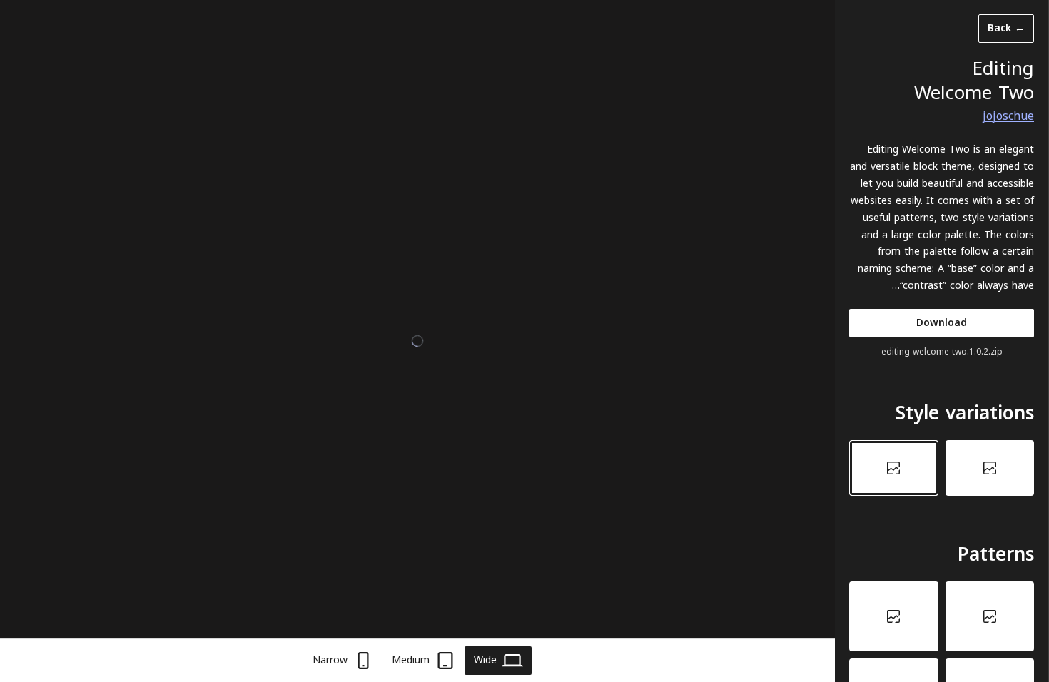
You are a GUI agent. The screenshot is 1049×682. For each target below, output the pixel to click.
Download (941, 322)
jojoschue (1008, 116)
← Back (1006, 28)
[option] (990, 468)
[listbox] (941, 468)
